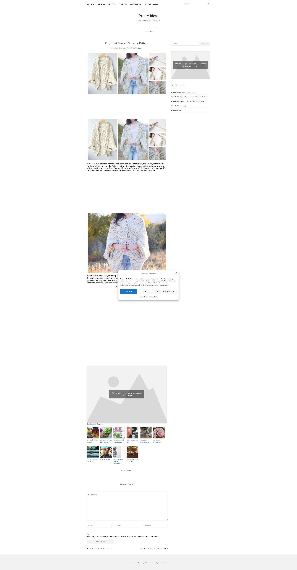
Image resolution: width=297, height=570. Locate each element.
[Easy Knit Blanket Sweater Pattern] (127, 73)
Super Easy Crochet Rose (157, 441)
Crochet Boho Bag (178, 106)
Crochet (91, 4)
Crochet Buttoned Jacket (100, 548)
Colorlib (147, 563)
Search (205, 43)
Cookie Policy (143, 297)
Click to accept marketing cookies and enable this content (126, 394)
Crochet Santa (105, 459)
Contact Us (135, 4)
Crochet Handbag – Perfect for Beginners (187, 101)
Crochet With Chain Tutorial (153, 548)
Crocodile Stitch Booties (92, 441)
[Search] (208, 4)
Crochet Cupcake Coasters (132, 460)
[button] (175, 273)
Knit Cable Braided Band (144, 441)
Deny (146, 291)
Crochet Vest (176, 110)
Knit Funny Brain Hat (132, 441)
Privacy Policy (153, 297)
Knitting (112, 4)
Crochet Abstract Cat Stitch (92, 460)
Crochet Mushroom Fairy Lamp (183, 92)
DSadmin (138, 48)
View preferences (166, 291)
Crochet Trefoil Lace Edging (118, 441)
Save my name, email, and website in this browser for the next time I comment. (123, 536)
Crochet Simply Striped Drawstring (118, 461)
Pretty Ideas (148, 15)
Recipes (123, 4)
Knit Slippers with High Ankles (106, 441)
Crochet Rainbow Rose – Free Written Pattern (189, 97)
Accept (128, 291)
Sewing (101, 4)
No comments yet (127, 470)
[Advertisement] (126, 111)
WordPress (162, 563)
